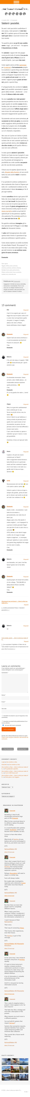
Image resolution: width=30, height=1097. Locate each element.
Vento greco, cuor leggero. (12, 777)
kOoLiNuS (4, 764)
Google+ (20, 13)
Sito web (4, 708)
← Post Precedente (8, 749)
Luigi (3, 762)
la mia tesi (7, 67)
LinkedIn (13, 13)
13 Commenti (13, 20)
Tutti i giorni (5, 263)
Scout (14, 272)
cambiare (13, 268)
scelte (10, 272)
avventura (4, 268)
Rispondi (26, 310)
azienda (9, 268)
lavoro (17, 270)
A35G (8, 481)
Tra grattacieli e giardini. (11, 769)
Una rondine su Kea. (11, 762)
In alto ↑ (26, 1091)
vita (15, 274)
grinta (14, 270)
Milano (3, 272)
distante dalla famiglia (12, 172)
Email (4, 702)
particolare (22, 65)
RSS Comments (6, 13)
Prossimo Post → (22, 749)
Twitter (24, 13)
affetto (8, 266)
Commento (5, 672)
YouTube (17, 13)
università (10, 274)
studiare (4, 274)
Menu (15, 2)
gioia (11, 270)
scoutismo (18, 272)
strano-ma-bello (7, 211)
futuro (7, 270)
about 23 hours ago (9, 852)
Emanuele (16, 281)
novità (7, 272)
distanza (19, 268)
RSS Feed (9, 13)
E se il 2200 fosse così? (11, 773)
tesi (7, 274)
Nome (4, 695)
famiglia (4, 270)
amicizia (15, 266)
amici (11, 266)
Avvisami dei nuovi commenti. (13, 725)
